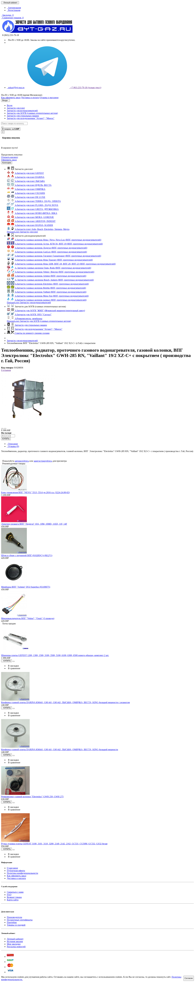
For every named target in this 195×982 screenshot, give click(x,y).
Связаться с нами (15, 892)
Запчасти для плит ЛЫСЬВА (30, 181)
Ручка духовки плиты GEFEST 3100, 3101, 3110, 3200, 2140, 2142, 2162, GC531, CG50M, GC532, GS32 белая (54, 843)
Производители (14, 917)
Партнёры (12, 922)
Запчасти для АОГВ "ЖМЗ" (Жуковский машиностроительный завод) (50, 310)
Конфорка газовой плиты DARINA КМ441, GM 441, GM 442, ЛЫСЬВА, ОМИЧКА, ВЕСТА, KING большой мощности (59, 749)
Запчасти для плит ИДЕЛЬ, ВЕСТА (33, 185)
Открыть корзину (9, 157)
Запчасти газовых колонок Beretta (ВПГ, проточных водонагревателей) (50, 288)
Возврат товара (14, 897)
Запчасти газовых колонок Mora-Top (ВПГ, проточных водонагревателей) (52, 296)
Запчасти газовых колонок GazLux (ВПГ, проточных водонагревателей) (51, 252)
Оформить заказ (9, 160)
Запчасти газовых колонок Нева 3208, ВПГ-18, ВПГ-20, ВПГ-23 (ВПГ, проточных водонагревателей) (65, 264)
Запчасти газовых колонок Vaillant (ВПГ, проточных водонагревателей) (50, 292)
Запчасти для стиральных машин (23, 116)
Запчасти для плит (16, 108)
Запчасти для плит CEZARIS (30, 193)
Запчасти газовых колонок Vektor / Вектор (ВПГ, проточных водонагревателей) (54, 272)
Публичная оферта (16, 870)
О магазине (12, 868)
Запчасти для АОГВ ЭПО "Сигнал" (33, 314)
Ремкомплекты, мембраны (28, 318)
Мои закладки (14, 944)
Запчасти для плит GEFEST (29, 173)
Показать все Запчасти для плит (22, 232)
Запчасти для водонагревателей (22, 110)
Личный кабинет (15, 939)
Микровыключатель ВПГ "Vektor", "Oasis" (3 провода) (27, 618)
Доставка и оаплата (16, 878)
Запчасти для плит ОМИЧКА (30, 189)
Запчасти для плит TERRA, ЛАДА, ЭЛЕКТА (38, 201)
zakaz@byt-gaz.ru (15, 87)
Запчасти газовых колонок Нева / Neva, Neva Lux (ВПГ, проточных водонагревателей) (58, 240)
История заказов (15, 941)
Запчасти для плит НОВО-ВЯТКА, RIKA (36, 213)
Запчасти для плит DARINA (29, 177)
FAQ (9, 894)
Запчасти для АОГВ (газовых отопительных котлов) (32, 113)
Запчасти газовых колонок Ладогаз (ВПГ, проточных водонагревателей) (51, 248)
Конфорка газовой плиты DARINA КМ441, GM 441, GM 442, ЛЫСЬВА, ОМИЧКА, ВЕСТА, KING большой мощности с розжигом (65, 702)
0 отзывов (6, 370)
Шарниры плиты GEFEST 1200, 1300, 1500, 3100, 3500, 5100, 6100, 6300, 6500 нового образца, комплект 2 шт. (55, 655)
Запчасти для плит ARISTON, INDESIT (35, 221)
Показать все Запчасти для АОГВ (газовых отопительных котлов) (39, 321)
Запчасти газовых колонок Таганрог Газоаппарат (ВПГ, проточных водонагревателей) (58, 256)
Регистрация (13, 10)
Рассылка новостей (16, 946)
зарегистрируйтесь (43, 461)
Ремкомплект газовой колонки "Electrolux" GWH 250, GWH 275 (32, 796)
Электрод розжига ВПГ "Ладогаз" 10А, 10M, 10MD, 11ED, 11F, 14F (34, 524)
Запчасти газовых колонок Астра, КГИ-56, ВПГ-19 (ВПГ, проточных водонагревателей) (59, 244)
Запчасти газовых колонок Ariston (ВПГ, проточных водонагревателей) (50, 276)
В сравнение (13, 668)
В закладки (13, 666)
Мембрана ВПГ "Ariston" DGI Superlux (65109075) (25, 587)
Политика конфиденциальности (22, 873)
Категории (6, 163)
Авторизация (14, 7)
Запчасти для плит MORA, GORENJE (34, 217)
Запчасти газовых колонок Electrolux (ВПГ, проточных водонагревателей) (52, 284)
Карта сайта (12, 900)
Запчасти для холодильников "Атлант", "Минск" (30, 118)
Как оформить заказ (16, 876)
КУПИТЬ (6, 439)
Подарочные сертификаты (20, 920)
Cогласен (189, 978)
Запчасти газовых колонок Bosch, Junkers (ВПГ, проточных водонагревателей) (54, 280)
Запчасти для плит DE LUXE (30, 197)
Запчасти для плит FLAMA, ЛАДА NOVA (36, 205)
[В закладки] (2, 428)
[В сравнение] (5, 428)
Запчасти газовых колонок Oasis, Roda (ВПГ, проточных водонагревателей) (53, 268)
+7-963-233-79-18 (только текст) (85, 87)
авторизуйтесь (22, 461)
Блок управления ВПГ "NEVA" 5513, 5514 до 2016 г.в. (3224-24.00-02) (35, 492)
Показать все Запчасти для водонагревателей (29, 302)
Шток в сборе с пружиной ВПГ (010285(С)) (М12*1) (26, 555)
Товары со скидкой (16, 925)
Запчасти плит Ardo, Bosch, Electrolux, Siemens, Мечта (42, 229)
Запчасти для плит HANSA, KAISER (34, 225)
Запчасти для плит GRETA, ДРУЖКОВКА (37, 209)
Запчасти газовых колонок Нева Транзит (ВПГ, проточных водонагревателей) (54, 260)
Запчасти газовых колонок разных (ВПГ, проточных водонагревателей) (51, 300)
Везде (9, 105)
